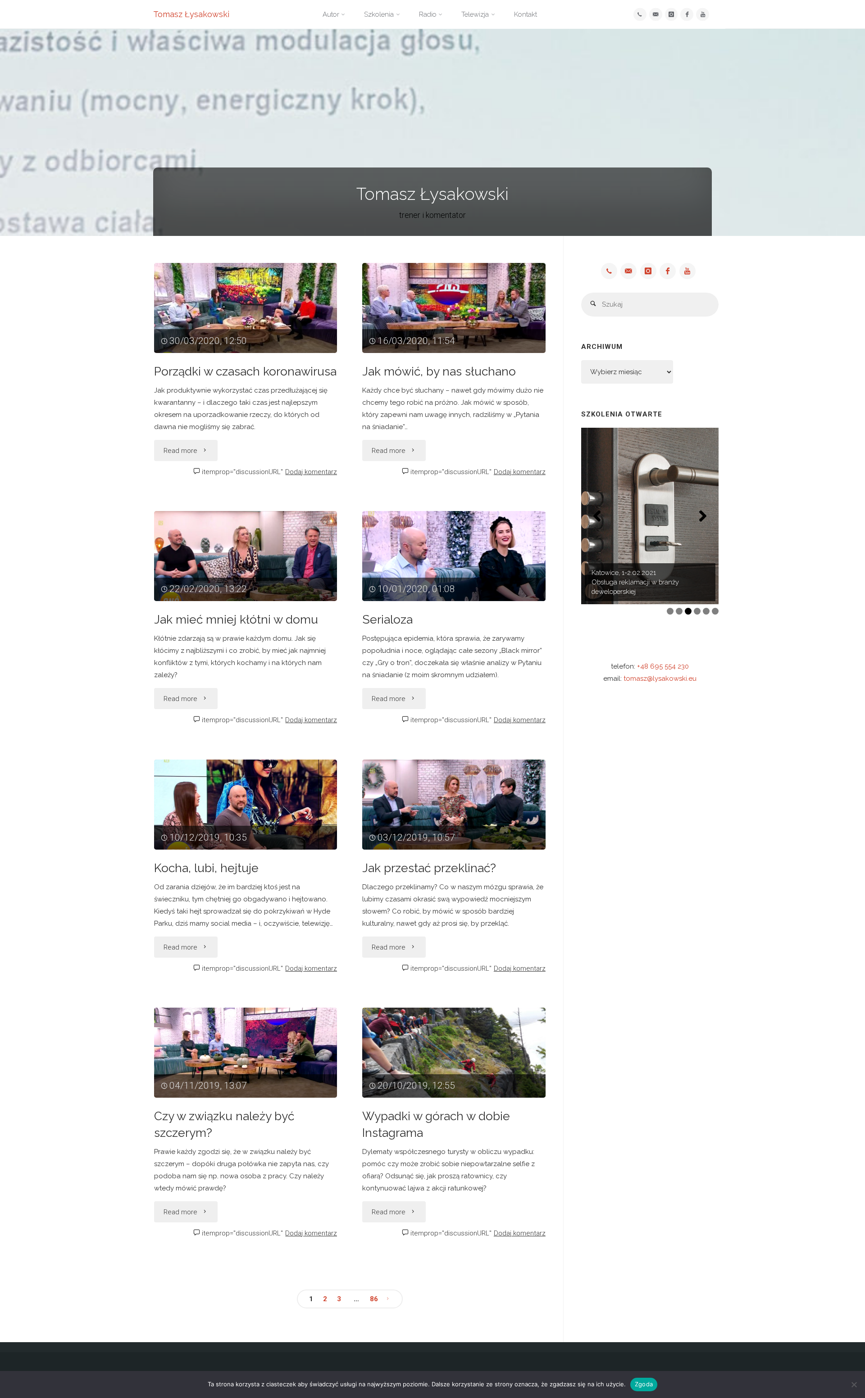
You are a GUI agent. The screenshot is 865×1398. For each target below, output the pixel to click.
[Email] (655, 14)
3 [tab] (688, 611)
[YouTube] (702, 14)
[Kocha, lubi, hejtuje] (245, 805)
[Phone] (639, 14)
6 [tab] (715, 611)
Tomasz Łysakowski (191, 14)
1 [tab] (670, 611)
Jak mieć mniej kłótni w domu (236, 619)
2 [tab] (679, 611)
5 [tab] (706, 611)
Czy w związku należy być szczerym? (224, 1124)
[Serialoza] (454, 556)
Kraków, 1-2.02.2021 (621, 582)
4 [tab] (697, 611)
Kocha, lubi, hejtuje (206, 868)
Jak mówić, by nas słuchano (439, 371)
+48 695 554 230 (663, 666)
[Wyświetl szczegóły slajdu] (650, 516)
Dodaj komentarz (311, 472)
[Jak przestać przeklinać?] (454, 805)
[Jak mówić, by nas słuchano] (454, 308)
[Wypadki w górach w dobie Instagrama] (454, 1053)
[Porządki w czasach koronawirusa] (245, 308)
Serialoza (387, 619)
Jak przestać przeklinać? (429, 868)
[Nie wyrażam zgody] (853, 1384)
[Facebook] (686, 14)
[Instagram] (671, 14)
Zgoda (644, 1384)
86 (374, 1299)
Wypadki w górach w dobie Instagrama (436, 1124)
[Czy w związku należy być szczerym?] (245, 1053)
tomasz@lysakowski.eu (660, 678)
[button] (597, 516)
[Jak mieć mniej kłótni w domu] (245, 556)
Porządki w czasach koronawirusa (245, 371)
